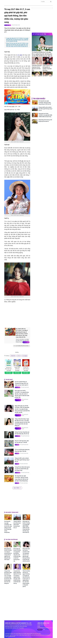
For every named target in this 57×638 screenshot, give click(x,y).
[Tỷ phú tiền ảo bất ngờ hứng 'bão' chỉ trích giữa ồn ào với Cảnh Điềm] (37, 60)
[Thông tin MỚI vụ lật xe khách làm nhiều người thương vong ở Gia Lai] (9, 460)
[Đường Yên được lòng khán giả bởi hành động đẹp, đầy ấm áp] (9, 434)
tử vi (19, 355)
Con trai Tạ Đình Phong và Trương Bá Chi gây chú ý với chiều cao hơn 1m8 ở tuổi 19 (21, 383)
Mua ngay (8, 372)
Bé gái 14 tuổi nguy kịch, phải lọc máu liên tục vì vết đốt (22, 441)
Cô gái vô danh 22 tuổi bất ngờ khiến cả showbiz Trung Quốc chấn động (47, 68)
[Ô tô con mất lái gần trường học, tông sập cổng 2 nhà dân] (9, 452)
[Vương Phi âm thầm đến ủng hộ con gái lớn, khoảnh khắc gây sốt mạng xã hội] (9, 469)
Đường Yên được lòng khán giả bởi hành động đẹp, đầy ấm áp (22, 432)
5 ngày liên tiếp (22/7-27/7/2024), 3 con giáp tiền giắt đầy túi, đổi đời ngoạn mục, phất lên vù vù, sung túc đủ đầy (17, 40)
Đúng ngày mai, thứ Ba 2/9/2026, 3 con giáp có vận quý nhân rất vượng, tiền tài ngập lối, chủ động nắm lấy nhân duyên (8, 554)
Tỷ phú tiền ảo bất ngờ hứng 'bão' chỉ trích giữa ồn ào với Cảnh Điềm (37, 68)
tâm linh (13, 355)
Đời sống (17, 453)
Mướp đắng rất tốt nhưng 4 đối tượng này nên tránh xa (45, 120)
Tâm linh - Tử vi (8, 25)
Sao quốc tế (17, 387)
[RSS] (43, 629)
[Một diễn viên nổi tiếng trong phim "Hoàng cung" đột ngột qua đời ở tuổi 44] (48, 75)
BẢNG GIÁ (40, 629)
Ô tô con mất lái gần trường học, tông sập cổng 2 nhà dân (22, 450)
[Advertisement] (27, 314)
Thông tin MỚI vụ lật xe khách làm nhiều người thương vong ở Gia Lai (22, 460)
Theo (21, 345)
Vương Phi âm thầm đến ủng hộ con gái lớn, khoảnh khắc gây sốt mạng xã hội (22, 468)
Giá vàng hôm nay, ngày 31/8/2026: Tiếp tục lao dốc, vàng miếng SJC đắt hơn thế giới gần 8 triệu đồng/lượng (21, 478)
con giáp (19, 55)
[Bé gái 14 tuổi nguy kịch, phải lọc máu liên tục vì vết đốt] (9, 443)
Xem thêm (26, 342)
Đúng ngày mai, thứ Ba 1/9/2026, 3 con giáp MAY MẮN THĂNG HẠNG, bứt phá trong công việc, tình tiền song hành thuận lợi (26, 527)
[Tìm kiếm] (50, 1)
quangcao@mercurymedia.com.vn (44, 627)
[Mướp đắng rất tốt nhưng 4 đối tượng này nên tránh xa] (35, 121)
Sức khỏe (17, 444)
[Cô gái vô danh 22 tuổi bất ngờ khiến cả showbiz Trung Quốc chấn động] (48, 60)
